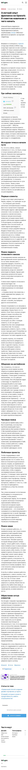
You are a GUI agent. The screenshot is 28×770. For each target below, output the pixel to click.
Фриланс (3, 9)
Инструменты (5, 738)
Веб (2, 734)
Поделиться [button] (7, 669)
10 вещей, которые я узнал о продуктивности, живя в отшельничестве (11, 696)
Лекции (3, 742)
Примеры (14, 734)
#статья (10, 665)
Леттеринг (15, 733)
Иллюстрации (5, 736)
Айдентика (4, 733)
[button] (22, 2)
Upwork (20, 43)
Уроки (13, 736)
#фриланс (17, 665)
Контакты (3, 766)
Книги (3, 740)
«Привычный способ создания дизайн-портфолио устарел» (11, 690)
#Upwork (4, 665)
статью (12, 32)
